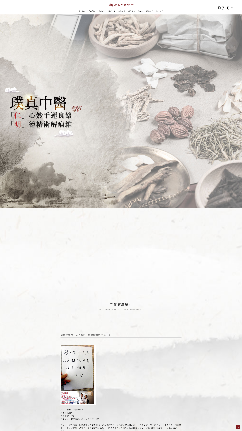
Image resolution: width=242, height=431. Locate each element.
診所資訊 (102, 11)
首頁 (99, 309)
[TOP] (238, 427)
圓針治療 (112, 11)
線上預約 (159, 11)
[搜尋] (219, 8)
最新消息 (82, 11)
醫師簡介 (92, 11)
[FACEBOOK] (223, 8)
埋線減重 (121, 11)
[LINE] (227, 8)
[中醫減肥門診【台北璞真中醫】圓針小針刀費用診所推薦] (121, 111)
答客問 (140, 11)
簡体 (232, 8)
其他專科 (131, 11)
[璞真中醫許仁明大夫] (121, 5)
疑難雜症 (149, 11)
